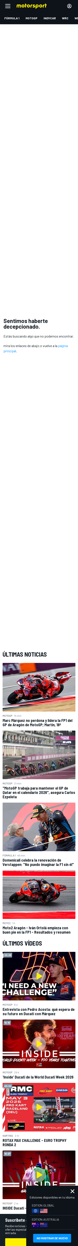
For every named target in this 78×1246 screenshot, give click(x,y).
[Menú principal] (7, 6)
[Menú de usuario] (69, 6)
